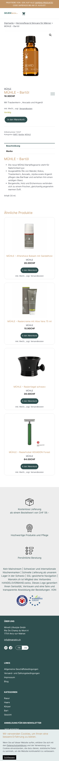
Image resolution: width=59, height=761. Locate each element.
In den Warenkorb (16, 119)
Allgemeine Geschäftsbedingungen (21, 669)
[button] (50, 35)
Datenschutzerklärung (17, 745)
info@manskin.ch (12, 639)
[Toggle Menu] (52, 94)
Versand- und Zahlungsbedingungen (22, 673)
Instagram (6, 649)
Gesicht (8, 714)
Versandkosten (25, 108)
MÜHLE (7, 88)
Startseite (9, 23)
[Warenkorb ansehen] (23, 13)
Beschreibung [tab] (13, 146)
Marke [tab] (9, 151)
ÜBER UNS (9, 621)
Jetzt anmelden (11, 729)
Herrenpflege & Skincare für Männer (33, 23)
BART (15, 134)
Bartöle (21, 134)
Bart (6, 710)
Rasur (7, 698)
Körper (7, 706)
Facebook (10, 649)
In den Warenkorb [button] (29, 270)
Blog (6, 681)
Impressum (9, 677)
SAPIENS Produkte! (44, 3)
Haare (7, 702)
